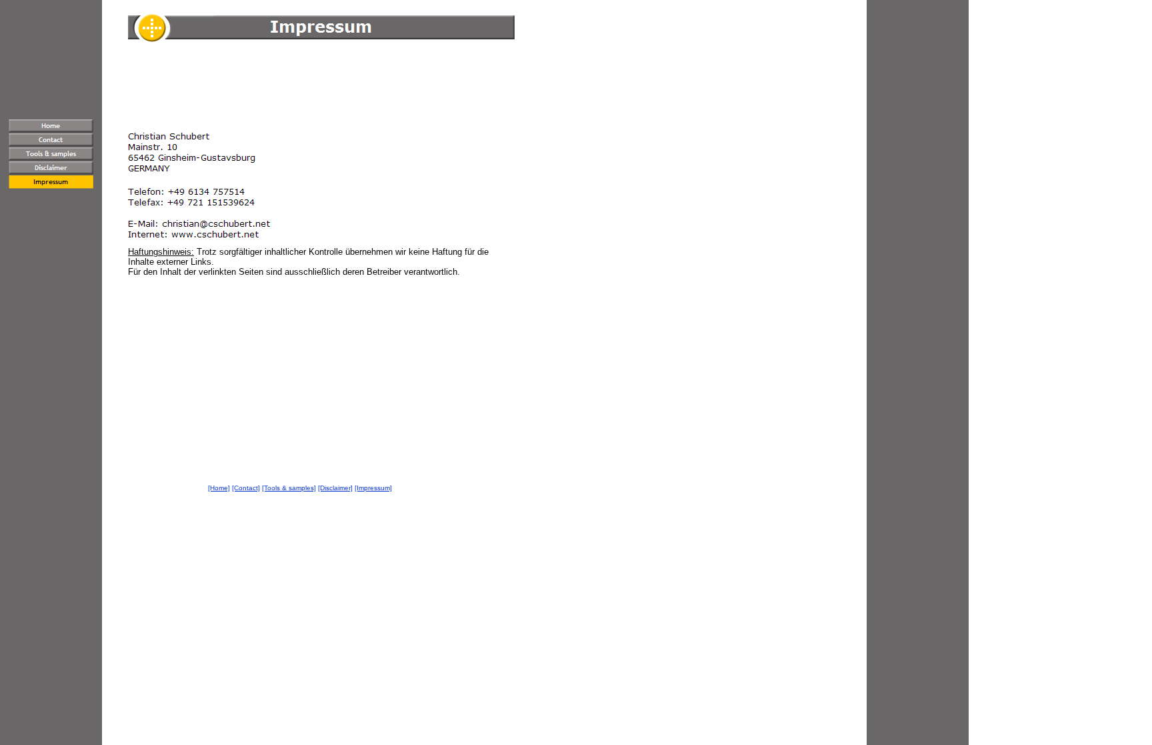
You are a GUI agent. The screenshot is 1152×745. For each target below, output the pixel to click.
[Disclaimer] (335, 488)
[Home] (219, 488)
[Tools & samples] (289, 488)
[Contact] (246, 488)
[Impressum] (373, 488)
